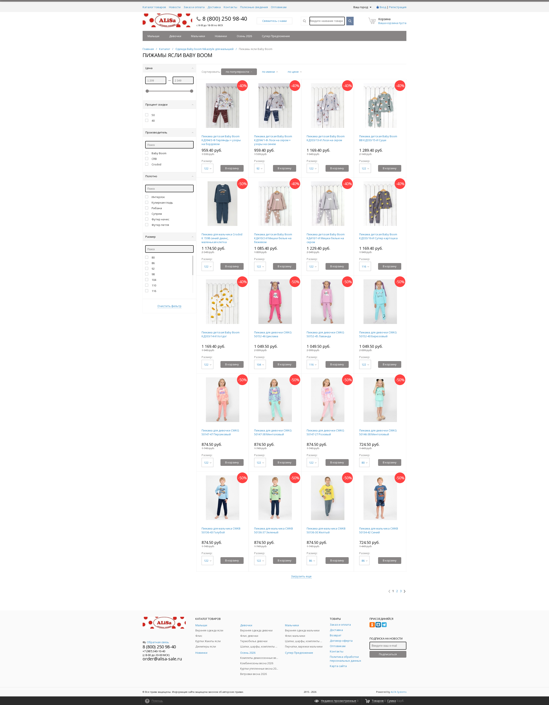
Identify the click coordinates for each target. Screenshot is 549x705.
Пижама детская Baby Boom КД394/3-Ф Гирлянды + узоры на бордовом (221, 140)
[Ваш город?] (370, 7)
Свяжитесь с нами (274, 21)
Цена (148, 68)
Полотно (151, 176)
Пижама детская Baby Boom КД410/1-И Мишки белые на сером (326, 238)
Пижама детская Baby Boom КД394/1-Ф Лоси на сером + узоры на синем (273, 140)
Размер (150, 237)
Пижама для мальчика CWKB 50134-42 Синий (378, 530)
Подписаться (388, 654)
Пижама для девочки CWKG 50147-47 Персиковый (220, 432)
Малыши (153, 36)
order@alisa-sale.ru (162, 659)
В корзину (232, 168)
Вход (383, 7)
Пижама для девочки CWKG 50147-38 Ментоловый (273, 432)
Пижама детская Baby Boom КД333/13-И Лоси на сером (326, 138)
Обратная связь (158, 642)
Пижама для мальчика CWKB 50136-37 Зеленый (273, 530)
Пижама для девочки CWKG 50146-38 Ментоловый (378, 432)
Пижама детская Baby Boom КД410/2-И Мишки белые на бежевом (273, 238)
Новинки (221, 36)
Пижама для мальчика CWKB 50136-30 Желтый (326, 530)
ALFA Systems (398, 691)
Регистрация (397, 7)
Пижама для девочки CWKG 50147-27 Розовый (325, 432)
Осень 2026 (244, 36)
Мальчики (198, 36)
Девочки (175, 36)
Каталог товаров (154, 7)
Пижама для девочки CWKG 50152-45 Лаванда (325, 334)
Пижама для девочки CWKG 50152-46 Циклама (273, 334)
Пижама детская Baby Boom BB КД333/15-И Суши (378, 138)
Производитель (156, 132)
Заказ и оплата (194, 7)
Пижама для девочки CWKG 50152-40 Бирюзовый (378, 334)
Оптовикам (279, 7)
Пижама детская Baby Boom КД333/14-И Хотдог (221, 334)
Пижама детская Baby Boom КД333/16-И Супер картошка (378, 236)
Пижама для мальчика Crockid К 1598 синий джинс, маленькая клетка (222, 238)
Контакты (230, 7)
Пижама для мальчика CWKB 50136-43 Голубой (221, 530)
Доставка (214, 7)
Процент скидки (156, 104)
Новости (175, 7)
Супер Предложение (276, 36)
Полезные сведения (254, 7)
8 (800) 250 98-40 (224, 18)
